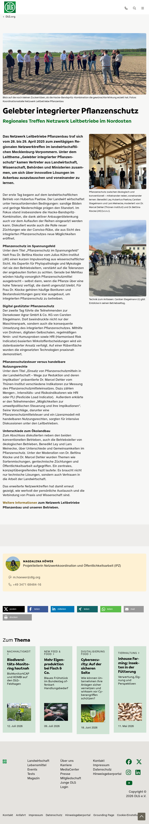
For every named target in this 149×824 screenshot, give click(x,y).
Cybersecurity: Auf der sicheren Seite (91, 666)
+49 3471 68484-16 (27, 584)
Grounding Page (103, 815)
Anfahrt (21, 815)
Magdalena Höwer (38, 561)
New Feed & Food (52, 653)
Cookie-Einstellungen (130, 815)
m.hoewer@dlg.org (26, 577)
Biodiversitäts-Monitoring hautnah (18, 663)
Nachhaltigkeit (19, 652)
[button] (14, 609)
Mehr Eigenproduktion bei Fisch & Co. (54, 666)
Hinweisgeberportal (77, 815)
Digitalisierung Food (93, 653)
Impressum (36, 815)
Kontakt (8, 815)
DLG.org (10, 16)
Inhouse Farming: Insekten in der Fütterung (128, 665)
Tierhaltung (128, 653)
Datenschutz (54, 815)
